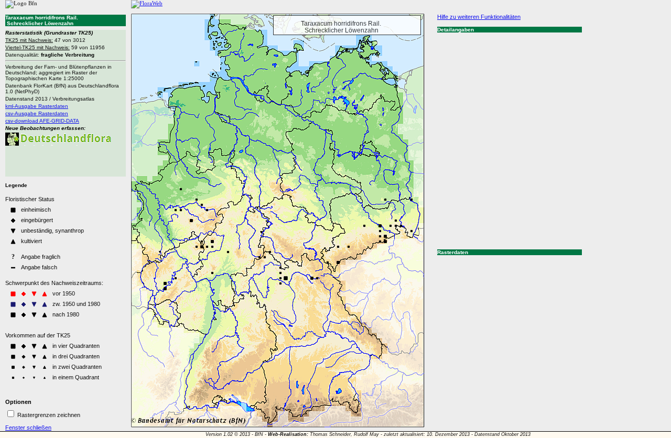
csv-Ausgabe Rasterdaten (36, 113)
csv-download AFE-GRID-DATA (42, 121)
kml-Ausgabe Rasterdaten (36, 106)
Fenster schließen (28, 427)
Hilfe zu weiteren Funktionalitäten (479, 17)
